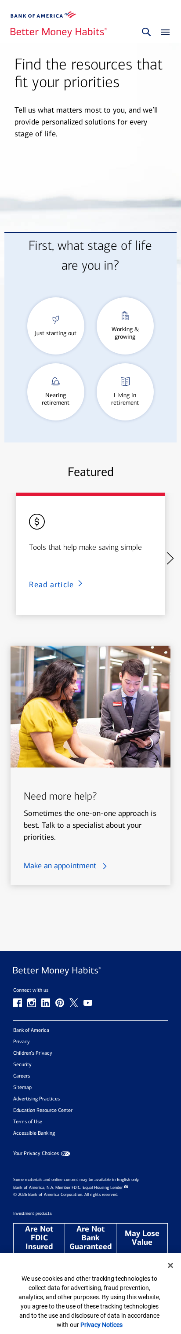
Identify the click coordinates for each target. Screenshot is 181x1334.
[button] (169, 558)
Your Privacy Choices (36, 1153)
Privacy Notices (101, 1324)
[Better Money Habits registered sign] (59, 32)
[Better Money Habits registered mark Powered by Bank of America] (90, 971)
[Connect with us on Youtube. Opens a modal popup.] (87, 1002)
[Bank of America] (43, 15)
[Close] (170, 1265)
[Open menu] (163, 33)
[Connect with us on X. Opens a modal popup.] (73, 1002)
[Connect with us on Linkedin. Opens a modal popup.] (45, 1002)
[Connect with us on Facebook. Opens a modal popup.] (17, 1002)
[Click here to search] (146, 32)
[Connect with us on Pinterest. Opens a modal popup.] (59, 1002)
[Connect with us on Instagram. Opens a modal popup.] (31, 1002)
